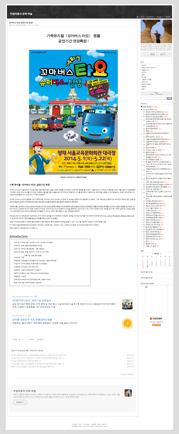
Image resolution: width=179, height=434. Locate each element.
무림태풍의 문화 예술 (21, 13)
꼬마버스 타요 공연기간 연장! (21, 23)
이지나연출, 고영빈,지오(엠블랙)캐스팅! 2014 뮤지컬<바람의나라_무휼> (36, 364)
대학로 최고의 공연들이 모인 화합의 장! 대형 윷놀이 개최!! (31, 367)
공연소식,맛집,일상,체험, (17, 25)
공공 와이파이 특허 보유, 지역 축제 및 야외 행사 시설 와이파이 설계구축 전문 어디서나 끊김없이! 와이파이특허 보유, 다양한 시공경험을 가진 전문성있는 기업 (64, 305)
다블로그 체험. (147, 79)
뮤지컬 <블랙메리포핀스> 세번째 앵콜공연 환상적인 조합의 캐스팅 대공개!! (37, 355)
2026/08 (156, 254)
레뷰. (143, 75)
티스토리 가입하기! (156, 322)
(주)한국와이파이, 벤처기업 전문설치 (31, 300)
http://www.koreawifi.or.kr (22, 297)
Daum (92, 426)
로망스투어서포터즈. (149, 68)
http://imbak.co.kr (19, 316)
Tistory (105, 426)
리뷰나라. (145, 82)
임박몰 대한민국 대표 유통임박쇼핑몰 (32, 319)
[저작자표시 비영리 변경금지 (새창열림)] (40, 340)
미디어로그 (150, 17)
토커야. (144, 65)
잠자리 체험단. (147, 84)
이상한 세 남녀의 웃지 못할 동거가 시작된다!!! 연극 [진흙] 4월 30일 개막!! (36, 358)
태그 (142, 17)
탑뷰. (143, 89)
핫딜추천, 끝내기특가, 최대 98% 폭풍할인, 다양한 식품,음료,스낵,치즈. (45, 323)
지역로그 (75, 424)
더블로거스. (146, 70)
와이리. (144, 72)
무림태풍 (74, 426)
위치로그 (160, 17)
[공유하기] (19, 340)
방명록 (168, 17)
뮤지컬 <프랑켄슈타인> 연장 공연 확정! (24, 361)
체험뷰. (144, 87)
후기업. (144, 77)
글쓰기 (105, 424)
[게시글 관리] (22, 340)
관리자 (99, 424)
